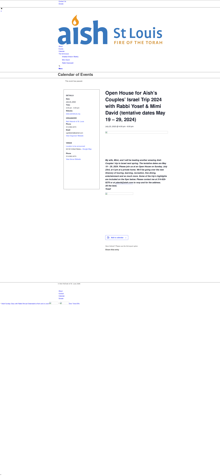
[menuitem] (110, 1)
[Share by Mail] (106, 272)
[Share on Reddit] (106, 270)
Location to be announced (75, 146)
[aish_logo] (110, 44)
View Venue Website (73, 159)
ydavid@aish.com (124, 182)
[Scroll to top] (0, 475)
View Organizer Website (74, 136)
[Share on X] (106, 254)
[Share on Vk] (106, 267)
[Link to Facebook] (59, 286)
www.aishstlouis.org (73, 114)
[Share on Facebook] (106, 252)
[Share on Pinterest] (106, 259)
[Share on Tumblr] (106, 265)
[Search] (59, 66)
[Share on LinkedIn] (106, 262)
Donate (61, 4)
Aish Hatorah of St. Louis (75, 121)
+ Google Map (86, 149)
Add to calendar (117, 237)
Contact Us (62, 1)
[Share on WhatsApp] (106, 257)
